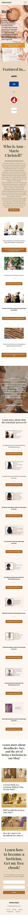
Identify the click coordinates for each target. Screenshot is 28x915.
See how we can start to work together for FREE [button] (13, 45)
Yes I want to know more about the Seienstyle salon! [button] (14, 249)
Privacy (14, 909)
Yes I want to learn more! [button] (14, 283)
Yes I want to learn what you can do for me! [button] (14, 355)
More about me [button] (14, 210)
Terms (8, 909)
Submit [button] (14, 892)
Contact (17, 912)
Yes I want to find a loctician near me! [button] (14, 318)
